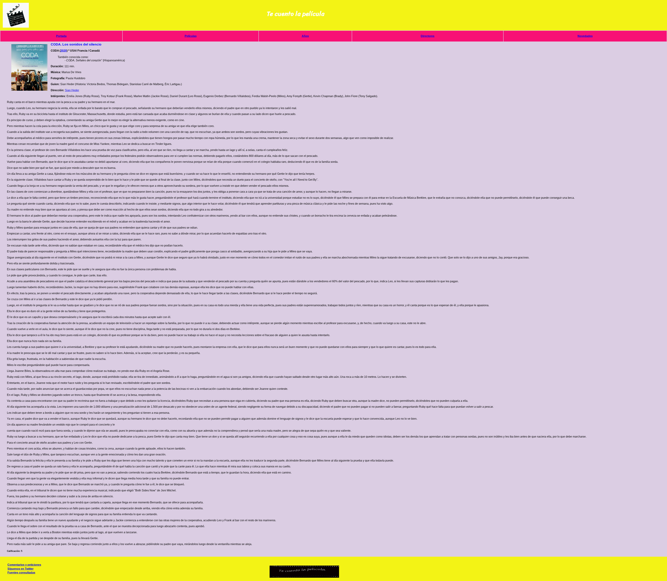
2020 (63, 50)
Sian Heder (72, 90)
